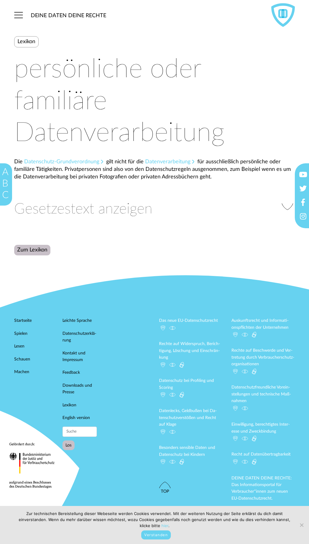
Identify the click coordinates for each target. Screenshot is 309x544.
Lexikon (69, 405)
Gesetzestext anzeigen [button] (83, 209)
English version (76, 418)
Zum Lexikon (32, 250)
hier (164, 525)
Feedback (71, 372)
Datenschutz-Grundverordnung (61, 162)
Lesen (19, 346)
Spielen (20, 333)
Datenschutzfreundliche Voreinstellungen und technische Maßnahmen (261, 394)
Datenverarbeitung (167, 162)
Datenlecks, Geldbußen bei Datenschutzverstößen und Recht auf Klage (188, 418)
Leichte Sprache (77, 320)
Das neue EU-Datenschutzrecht (188, 320)
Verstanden (156, 535)
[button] (18, 15)
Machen (21, 372)
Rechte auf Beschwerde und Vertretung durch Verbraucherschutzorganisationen (262, 357)
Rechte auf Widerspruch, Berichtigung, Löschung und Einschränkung (189, 351)
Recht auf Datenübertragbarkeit (261, 454)
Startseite (23, 320)
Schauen (22, 359)
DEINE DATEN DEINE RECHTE (68, 15)
